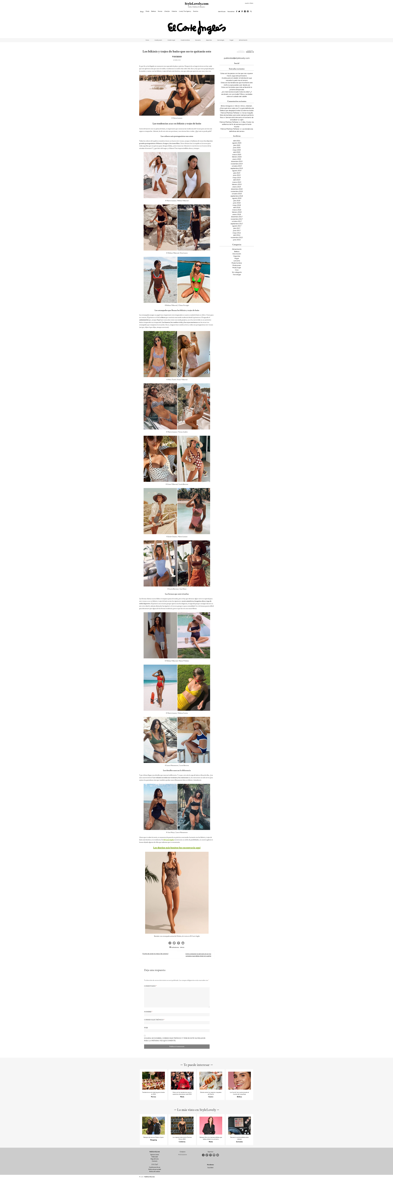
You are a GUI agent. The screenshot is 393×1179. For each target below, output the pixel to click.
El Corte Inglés (169, 840)
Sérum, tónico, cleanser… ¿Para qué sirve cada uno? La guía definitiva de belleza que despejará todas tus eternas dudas (237, 108)
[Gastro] (210, 1089)
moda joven (158, 40)
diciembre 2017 (236, 217)
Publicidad (155, 1157)
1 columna (240, 50)
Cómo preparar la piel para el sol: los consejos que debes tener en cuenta (198, 955)
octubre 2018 (237, 194)
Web (146, 1028)
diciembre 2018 (236, 189)
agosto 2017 (236, 226)
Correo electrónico (154, 1020)
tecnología (220, 40)
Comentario (150, 986)
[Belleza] (239, 1089)
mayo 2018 (237, 205)
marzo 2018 (236, 210)
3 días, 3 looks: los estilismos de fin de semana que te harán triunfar (238, 124)
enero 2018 (237, 214)
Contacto (154, 1161)
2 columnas (250, 50)
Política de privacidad (154, 1169)
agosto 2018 (236, 198)
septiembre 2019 (237, 168)
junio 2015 (237, 240)
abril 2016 (236, 235)
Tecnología (237, 274)
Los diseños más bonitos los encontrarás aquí (176, 848)
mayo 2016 (237, 233)
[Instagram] (244, 11)
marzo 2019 (236, 182)
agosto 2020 (236, 143)
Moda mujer (236, 268)
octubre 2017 (237, 221)
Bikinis (182, 947)
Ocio (236, 270)
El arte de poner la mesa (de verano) (155, 954)
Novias (160, 11)
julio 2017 (236, 228)
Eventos (195, 11)
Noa (221, 117)
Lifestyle (167, 11)
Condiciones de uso (154, 1167)
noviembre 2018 (237, 191)
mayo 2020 (237, 150)
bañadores (175, 947)
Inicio (147, 40)
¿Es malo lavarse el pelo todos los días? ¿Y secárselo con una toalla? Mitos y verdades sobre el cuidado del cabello (236, 94)
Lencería (237, 261)
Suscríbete (210, 1167)
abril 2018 (236, 207)
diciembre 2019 (236, 161)
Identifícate (221, 11)
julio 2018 (236, 201)
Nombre (148, 1012)
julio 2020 (236, 145)
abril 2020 (236, 152)
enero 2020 (237, 159)
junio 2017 (237, 230)
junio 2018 (237, 203)
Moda (147, 11)
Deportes (236, 256)
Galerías (174, 11)
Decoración (237, 254)
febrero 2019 (237, 184)
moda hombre (185, 40)
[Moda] (182, 1089)
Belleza (153, 11)
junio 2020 (237, 147)
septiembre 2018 (237, 196)
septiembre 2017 (237, 224)
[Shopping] (153, 1134)
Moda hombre (237, 263)
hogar (231, 40)
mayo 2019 (237, 177)
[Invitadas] (239, 1134)
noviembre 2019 (237, 164)
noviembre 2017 (237, 219)
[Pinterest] (242, 11)
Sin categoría (237, 272)
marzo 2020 (236, 154)
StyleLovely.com (196, 4)
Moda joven (237, 265)
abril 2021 (236, 141)
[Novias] (153, 1089)
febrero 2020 (237, 157)
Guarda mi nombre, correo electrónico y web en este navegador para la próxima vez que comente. (174, 1039)
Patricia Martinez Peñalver (230, 113)
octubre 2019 (237, 166)
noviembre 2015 (237, 237)
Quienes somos (154, 1154)
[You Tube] (247, 11)
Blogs (142, 11)
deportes (209, 40)
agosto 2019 (236, 171)
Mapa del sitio (155, 1159)
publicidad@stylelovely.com (237, 58)
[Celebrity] (182, 1134)
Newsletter (231, 11)
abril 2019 (236, 180)
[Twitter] (239, 11)
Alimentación (237, 249)
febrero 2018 (237, 212)
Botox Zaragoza (226, 106)
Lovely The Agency (185, 11)
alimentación (243, 40)
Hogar (236, 258)
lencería (197, 40)
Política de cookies (154, 1171)
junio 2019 (237, 175)
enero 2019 (237, 187)
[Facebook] (237, 11)
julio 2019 (236, 173)
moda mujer (171, 40)
